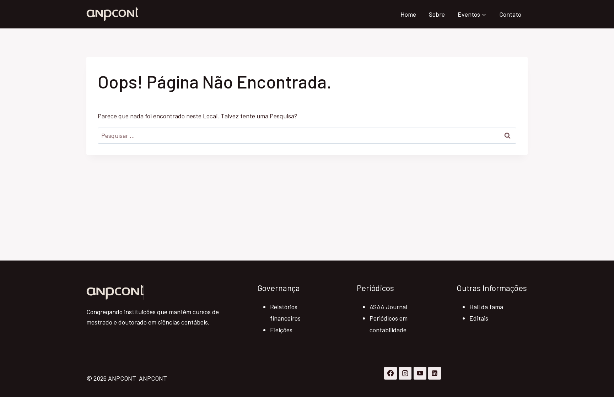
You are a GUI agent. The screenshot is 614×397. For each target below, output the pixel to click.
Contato (510, 14)
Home (408, 14)
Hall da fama (486, 307)
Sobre (437, 14)
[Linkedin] (434, 373)
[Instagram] (405, 373)
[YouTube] (420, 373)
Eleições (281, 330)
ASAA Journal (388, 307)
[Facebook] (390, 373)
